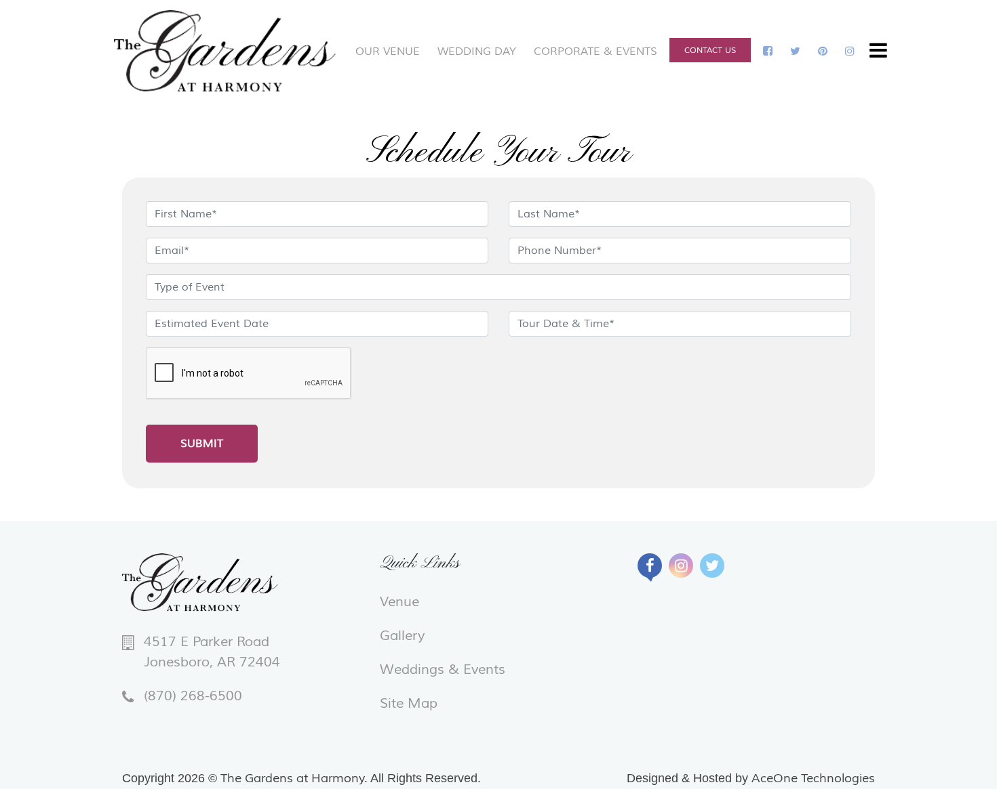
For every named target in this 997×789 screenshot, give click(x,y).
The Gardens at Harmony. (294, 778)
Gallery (402, 636)
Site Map (408, 703)
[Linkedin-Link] (795, 51)
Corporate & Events (595, 51)
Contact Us (710, 50)
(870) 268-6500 (193, 696)
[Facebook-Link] (768, 51)
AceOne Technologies (813, 778)
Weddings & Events (442, 670)
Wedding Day (476, 51)
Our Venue (387, 51)
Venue (399, 602)
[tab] (650, 565)
